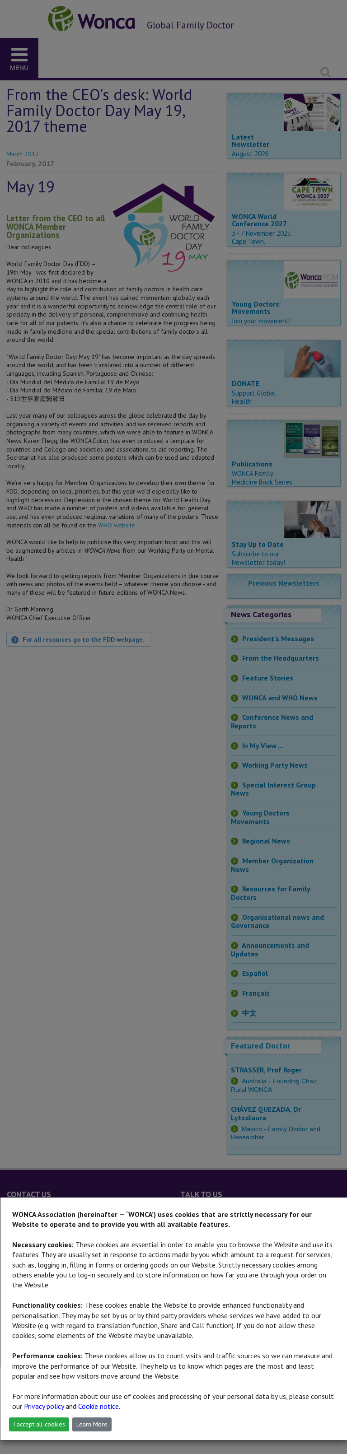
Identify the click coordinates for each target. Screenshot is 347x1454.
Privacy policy (44, 1406)
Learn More (92, 1424)
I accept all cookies (39, 1424)
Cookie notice (98, 1406)
